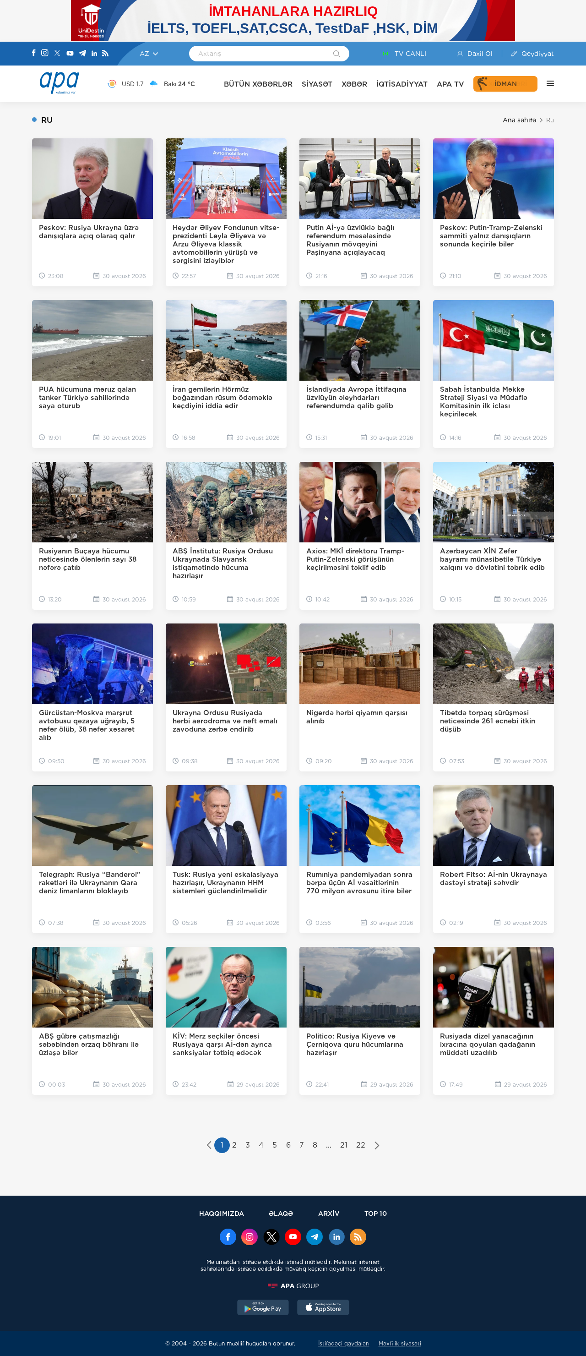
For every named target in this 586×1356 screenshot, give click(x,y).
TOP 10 (375, 1213)
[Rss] (105, 53)
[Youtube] (70, 53)
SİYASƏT (317, 84)
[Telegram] (82, 53)
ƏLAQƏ (281, 1213)
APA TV (450, 84)
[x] (271, 1238)
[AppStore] (323, 1308)
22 (360, 1145)
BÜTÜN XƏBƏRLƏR (258, 84)
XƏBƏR (354, 84)
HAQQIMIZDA (221, 1213)
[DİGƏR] (545, 84)
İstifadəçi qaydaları (343, 1343)
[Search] (336, 54)
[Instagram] (45, 53)
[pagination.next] (377, 1146)
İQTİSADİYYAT (402, 84)
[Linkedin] (94, 53)
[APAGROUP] (293, 1286)
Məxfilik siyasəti (400, 1343)
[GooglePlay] (263, 1308)
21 (343, 1145)
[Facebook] (34, 53)
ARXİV (329, 1213)
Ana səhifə (519, 120)
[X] (57, 53)
